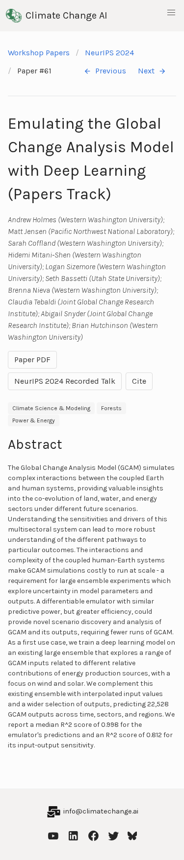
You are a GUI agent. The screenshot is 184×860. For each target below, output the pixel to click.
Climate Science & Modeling (51, 408)
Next (146, 70)
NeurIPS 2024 (109, 52)
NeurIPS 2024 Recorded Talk (64, 381)
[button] (171, 12)
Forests (111, 408)
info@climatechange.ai (100, 811)
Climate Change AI (66, 15)
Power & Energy (33, 420)
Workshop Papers (39, 52)
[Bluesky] (132, 835)
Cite (139, 381)
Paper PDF (32, 359)
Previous (110, 70)
